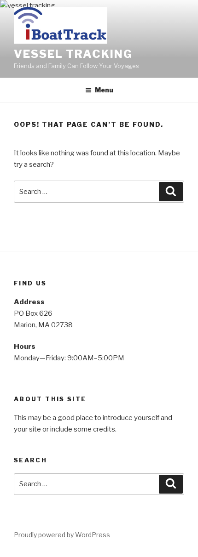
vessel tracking (73, 54)
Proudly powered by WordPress (62, 535)
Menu (104, 90)
